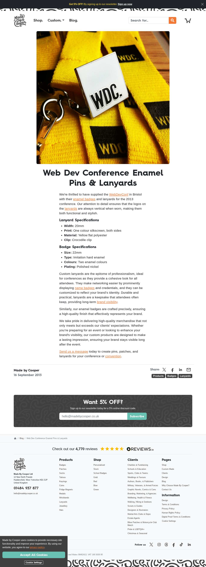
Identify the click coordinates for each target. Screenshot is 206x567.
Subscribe (137, 416)
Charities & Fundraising (138, 465)
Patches (63, 469)
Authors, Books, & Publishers (141, 481)
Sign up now (125, 4)
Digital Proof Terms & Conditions (176, 517)
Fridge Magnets (66, 489)
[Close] (202, 4)
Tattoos (62, 477)
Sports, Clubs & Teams (138, 473)
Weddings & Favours (137, 477)
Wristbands (64, 498)
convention (113, 356)
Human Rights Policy (171, 513)
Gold (95, 477)
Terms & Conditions (170, 504)
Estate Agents (134, 518)
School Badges (100, 473)
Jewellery (63, 506)
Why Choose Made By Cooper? (175, 485)
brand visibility (107, 302)
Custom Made (168, 469)
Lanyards (63, 502)
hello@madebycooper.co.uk (26, 493)
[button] (56, 20)
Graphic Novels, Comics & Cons (142, 489)
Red (95, 481)
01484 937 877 (26, 488)
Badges (62, 465)
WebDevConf (118, 194)
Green (96, 489)
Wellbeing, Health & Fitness (140, 498)
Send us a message (73, 351)
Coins (61, 485)
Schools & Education (137, 469)
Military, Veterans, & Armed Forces (143, 485)
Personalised (99, 465)
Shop (164, 465)
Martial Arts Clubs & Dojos (139, 514)
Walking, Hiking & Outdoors (140, 502)
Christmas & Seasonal (137, 533)
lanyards (71, 208)
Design (165, 477)
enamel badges (84, 199)
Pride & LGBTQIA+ (136, 529)
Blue (95, 485)
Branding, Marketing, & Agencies (142, 493)
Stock (96, 469)
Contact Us (167, 489)
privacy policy (37, 547)
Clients (165, 473)
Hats (61, 510)
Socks (62, 473)
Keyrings (63, 481)
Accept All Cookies (34, 555)
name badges (85, 288)
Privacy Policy (168, 509)
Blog (22, 438)
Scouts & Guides (135, 506)
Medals (62, 493)
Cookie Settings (169, 521)
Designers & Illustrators (138, 510)
